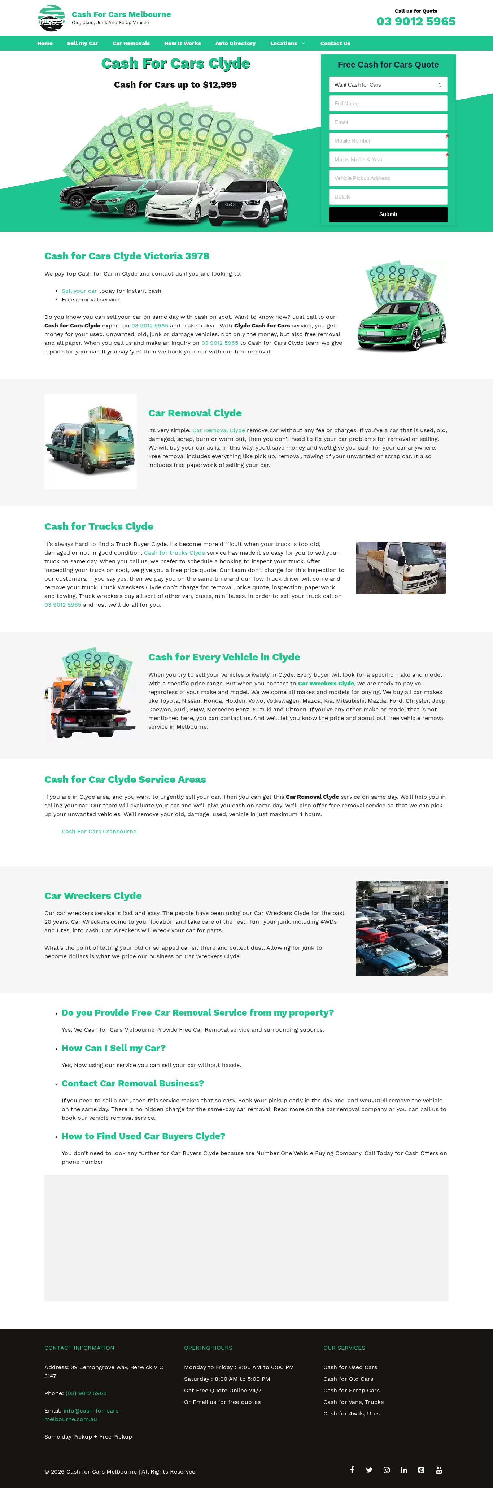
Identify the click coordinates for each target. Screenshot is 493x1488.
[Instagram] (386, 1470)
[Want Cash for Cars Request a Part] (388, 84)
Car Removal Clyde (218, 430)
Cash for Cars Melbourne (121, 14)
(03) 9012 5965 (86, 1393)
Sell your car (79, 290)
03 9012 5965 (416, 21)
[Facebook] (352, 1470)
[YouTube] (438, 1470)
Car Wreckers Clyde (326, 683)
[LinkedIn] (404, 1470)
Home (45, 43)
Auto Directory (235, 43)
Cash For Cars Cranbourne (99, 831)
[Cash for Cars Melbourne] (51, 17)
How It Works (182, 43)
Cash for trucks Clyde (174, 552)
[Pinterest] (421, 1470)
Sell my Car (82, 43)
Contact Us (335, 43)
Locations (283, 43)
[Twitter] (369, 1470)
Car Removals (131, 43)
